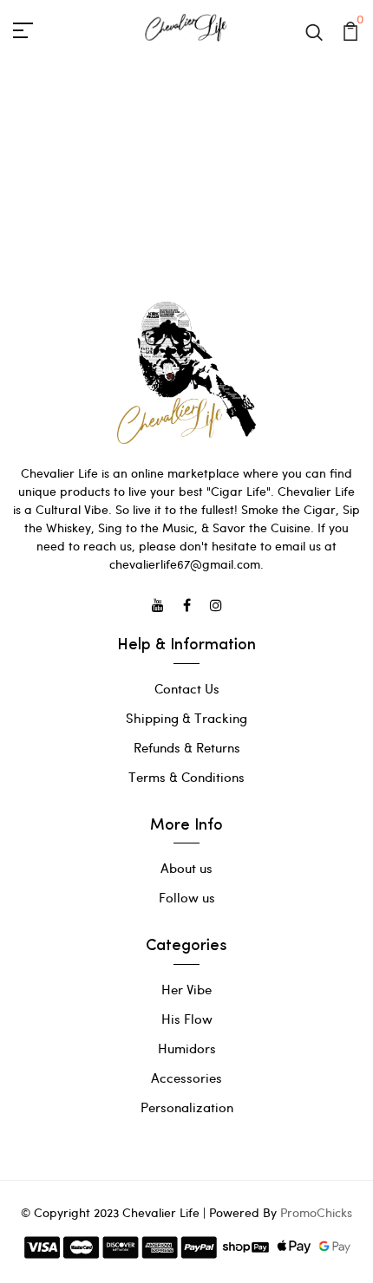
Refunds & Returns (187, 747)
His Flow (187, 1018)
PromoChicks (316, 1212)
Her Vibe (186, 989)
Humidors (187, 1048)
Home (156, 175)
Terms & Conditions (186, 776)
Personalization (187, 1107)
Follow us (187, 897)
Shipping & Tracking (186, 717)
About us (186, 867)
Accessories (186, 1077)
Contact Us (186, 688)
